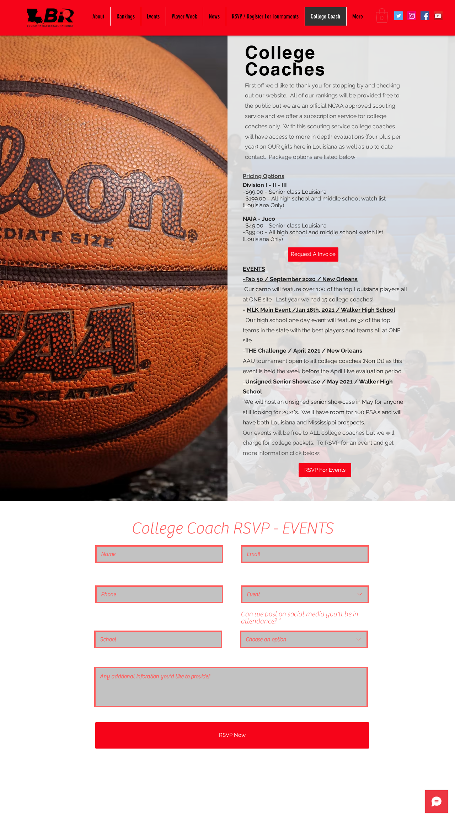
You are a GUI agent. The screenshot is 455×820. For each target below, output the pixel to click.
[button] (382, 15)
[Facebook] (425, 15)
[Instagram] (411, 15)
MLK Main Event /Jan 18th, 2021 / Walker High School (321, 309)
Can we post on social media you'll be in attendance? (299, 618)
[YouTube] (438, 15)
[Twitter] (398, 15)
